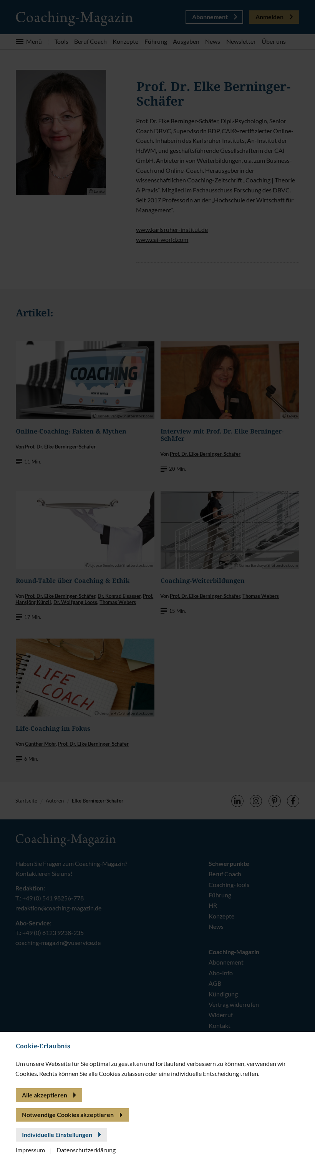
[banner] (157, 580)
